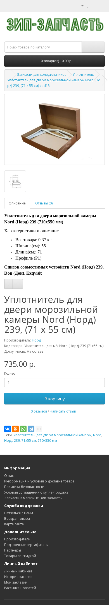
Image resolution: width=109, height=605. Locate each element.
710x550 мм (47, 440)
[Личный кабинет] (80, 5)
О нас (9, 475)
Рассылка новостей (20, 588)
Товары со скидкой (20, 555)
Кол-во (9, 373)
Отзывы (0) (44, 203)
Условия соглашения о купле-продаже (36, 492)
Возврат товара (17, 518)
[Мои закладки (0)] (88, 5)
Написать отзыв (63, 411)
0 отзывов (39, 411)
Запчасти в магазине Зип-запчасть (33, 498)
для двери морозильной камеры (63, 435)
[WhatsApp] (23, 429)
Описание (17, 203)
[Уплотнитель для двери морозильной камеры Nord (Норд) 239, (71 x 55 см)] (54, 129)
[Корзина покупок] (93, 5)
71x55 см (29, 440)
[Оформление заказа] (100, 5)
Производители (17, 539)
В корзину (54, 398)
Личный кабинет (18, 571)
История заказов (18, 576)
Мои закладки (15, 582)
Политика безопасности (24, 486)
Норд (36, 340)
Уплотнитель (83, 74)
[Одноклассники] (15, 429)
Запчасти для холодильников (41, 74)
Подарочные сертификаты (26, 544)
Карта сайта (14, 524)
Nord (97, 435)
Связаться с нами (18, 513)
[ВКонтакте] (7, 429)
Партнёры (12, 550)
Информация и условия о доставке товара (39, 481)
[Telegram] (31, 429)
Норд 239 (12, 440)
